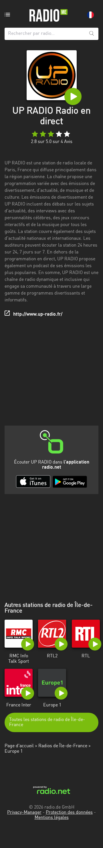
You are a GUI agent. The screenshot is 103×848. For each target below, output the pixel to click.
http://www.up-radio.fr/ (37, 314)
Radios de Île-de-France (62, 746)
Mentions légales (52, 817)
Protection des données (69, 812)
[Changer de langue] (90, 14)
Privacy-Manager (24, 812)
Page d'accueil (19, 746)
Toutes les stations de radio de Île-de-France (47, 722)
